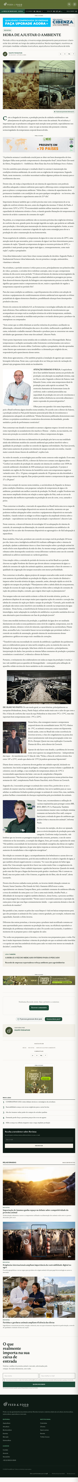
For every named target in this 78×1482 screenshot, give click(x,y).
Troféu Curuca (44, 1437)
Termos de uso (71, 1473)
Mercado (5, 1437)
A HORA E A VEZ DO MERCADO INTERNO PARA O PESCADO (32, 958)
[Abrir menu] (75, 4)
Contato (5, 1450)
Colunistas (43, 1423)
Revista (42, 1433)
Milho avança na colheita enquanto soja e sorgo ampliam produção (28, 1123)
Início (24, 1047)
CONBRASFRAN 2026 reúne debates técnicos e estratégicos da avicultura (30, 1102)
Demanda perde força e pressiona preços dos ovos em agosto (26, 1117)
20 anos (42, 1426)
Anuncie (5, 1453)
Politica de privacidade (58, 1473)
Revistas (7, 30)
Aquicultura (6, 1423)
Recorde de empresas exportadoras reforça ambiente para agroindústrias (35, 963)
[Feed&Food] (16, 1404)
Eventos (5, 1433)
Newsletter (6, 1457)
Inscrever (39, 1145)
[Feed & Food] (16, 4)
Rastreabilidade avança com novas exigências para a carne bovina (27, 1107)
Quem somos (44, 1430)
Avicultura (6, 1426)
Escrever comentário (39, 1008)
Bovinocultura (7, 1430)
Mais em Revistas (69, 1162)
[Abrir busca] (69, 4)
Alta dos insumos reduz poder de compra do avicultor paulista (26, 1112)
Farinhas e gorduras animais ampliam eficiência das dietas (28, 1323)
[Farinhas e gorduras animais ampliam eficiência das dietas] (39, 1297)
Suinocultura (7, 1440)
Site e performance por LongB (39, 1473)
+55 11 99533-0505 (9, 1460)
